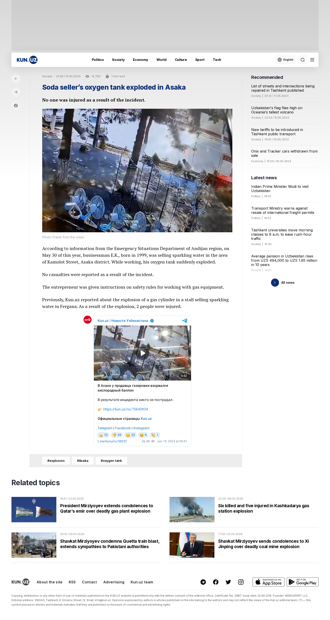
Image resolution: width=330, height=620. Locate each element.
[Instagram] (241, 582)
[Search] (302, 59)
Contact (89, 582)
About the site (49, 582)
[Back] (15, 78)
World (161, 60)
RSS (72, 582)
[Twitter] (228, 582)
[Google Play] (303, 582)
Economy (140, 60)
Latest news (264, 177)
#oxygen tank (111, 461)
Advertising (114, 582)
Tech (217, 60)
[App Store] (268, 582)
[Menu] (312, 59)
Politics (98, 60)
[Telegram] (15, 92)
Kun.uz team (142, 582)
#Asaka (82, 461)
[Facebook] (15, 105)
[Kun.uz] (27, 60)
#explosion (56, 461)
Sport (200, 60)
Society (118, 60)
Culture (181, 60)
